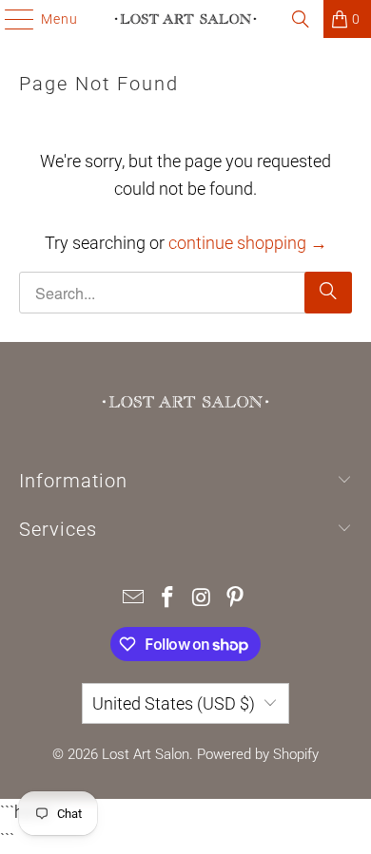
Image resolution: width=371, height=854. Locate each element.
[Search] (301, 19)
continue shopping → (247, 243)
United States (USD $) (173, 703)
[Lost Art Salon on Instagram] (201, 599)
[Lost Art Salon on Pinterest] (236, 599)
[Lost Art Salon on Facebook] (167, 599)
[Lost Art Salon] (186, 19)
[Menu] (10, 19)
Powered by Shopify (258, 754)
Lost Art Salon (145, 754)
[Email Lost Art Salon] (134, 599)
